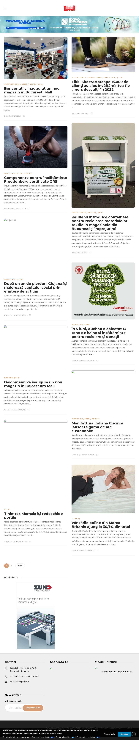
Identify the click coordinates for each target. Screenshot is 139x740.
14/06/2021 (22, 209)
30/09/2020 (22, 541)
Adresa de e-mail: (13, 701)
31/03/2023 (84, 113)
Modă (33, 84)
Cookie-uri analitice (63, 737)
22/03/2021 (90, 360)
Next (20, 566)
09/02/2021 (90, 455)
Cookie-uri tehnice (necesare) (14, 737)
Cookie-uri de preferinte (41, 737)
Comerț (24, 84)
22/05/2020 (90, 550)
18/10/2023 (16, 116)
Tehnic (28, 173)
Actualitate (11, 84)
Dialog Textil (8, 116)
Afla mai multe (109, 734)
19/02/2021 (22, 410)
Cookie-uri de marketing (86, 737)
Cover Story (95, 77)
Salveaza (124, 734)
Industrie (110, 77)
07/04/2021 (22, 315)
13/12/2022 (84, 253)
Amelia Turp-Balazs (11, 209)
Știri (41, 84)
